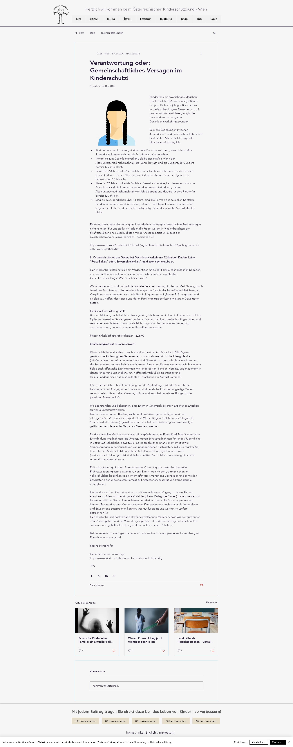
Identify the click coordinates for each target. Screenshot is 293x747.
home (130, 732)
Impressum (166, 732)
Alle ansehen (212, 602)
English (151, 732)
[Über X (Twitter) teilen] (99, 575)
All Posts (79, 32)
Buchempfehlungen (112, 32)
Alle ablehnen (258, 742)
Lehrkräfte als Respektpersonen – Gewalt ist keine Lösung (195, 639)
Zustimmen (277, 742)
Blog (92, 32)
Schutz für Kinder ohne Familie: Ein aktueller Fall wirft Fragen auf (95, 639)
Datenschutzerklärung (161, 742)
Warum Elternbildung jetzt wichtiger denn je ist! (145, 639)
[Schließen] (289, 742)
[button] (127, 19)
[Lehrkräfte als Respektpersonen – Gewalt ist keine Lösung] (196, 620)
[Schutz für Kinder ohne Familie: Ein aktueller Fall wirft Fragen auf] (97, 620)
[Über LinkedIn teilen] (106, 575)
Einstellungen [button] (240, 742)
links (140, 732)
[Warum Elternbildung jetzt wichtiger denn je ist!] (147, 620)
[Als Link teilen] (113, 575)
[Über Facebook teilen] (91, 575)
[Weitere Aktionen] (201, 54)
